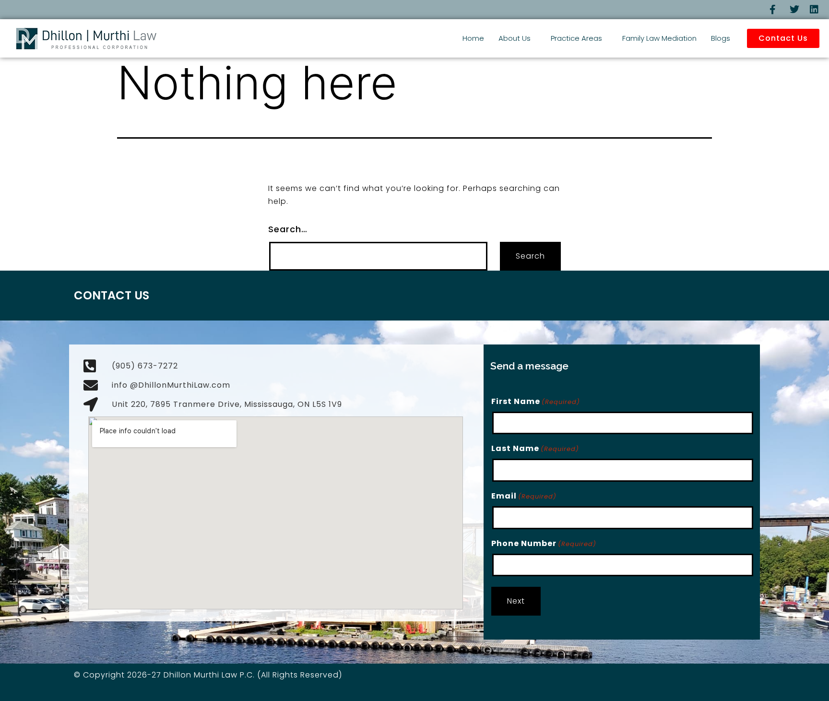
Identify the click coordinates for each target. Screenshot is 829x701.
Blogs (720, 38)
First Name (535, 401)
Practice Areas (576, 38)
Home (473, 38)
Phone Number (543, 543)
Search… (288, 229)
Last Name (535, 448)
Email (524, 495)
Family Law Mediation (659, 38)
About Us (514, 38)
